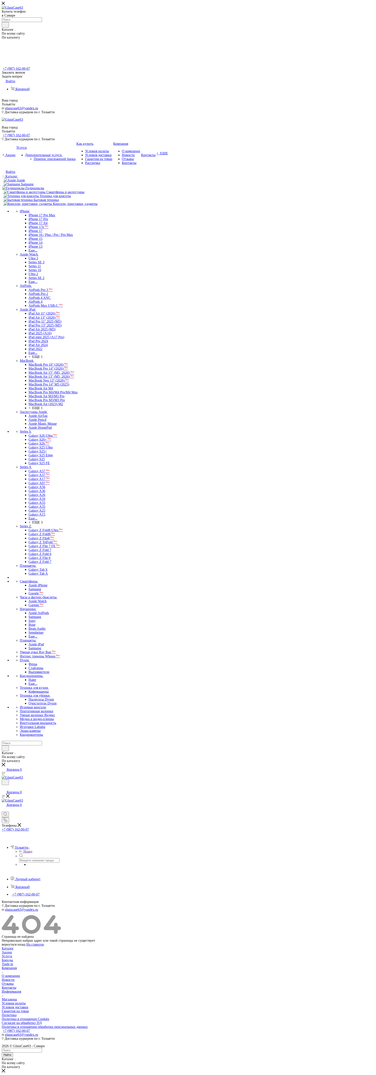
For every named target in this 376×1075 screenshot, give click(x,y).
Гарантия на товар (15, 1011)
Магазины (9, 999)
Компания (9, 968)
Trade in (7, 964)
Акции (7, 952)
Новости (8, 980)
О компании (11, 976)
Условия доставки (15, 1007)
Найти (7, 1054)
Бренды (7, 960)
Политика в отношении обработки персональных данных (45, 1027)
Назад (28, 851)
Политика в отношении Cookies (25, 1019)
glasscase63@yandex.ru (21, 108)
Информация (11, 991)
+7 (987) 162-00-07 (16, 68)
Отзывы (8, 983)
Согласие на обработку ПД (22, 1023)
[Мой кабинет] (4, 788)
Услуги (7, 956)
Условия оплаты (14, 1003)
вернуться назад (13, 944)
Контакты (9, 987)
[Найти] (5, 25)
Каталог (8, 948)
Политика (9, 1015)
